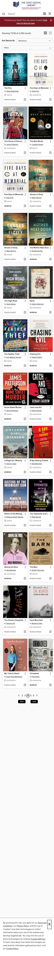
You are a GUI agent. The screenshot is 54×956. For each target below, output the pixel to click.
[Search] (3, 14)
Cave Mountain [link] (36, 620)
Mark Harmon (37, 198)
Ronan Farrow (37, 411)
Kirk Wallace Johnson (13, 357)
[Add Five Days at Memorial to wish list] (50, 99)
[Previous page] (19, 695)
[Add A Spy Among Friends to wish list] (50, 472)
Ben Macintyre (37, 464)
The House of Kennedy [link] (14, 141)
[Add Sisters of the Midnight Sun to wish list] (24, 525)
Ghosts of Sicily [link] (36, 194)
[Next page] (36, 695)
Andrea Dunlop (37, 251)
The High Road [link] (10, 301)
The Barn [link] (34, 567)
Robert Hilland (37, 357)
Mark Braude (36, 517)
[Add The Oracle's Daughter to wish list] (24, 632)
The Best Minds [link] (36, 141)
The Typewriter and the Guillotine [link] (39, 514)
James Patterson (12, 145)
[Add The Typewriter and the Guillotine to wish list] (50, 525)
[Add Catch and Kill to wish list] (50, 419)
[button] (45, 33)
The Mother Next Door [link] (39, 248)
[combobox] (22, 14)
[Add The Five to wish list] (24, 99)
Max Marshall (11, 570)
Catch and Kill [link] (36, 407)
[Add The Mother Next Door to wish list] (50, 259)
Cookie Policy (12, 948)
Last (34, 701)
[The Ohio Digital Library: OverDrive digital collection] (27, 5)
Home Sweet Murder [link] (13, 407)
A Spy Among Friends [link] (39, 460)
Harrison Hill (10, 623)
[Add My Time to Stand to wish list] (24, 685)
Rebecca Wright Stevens (14, 517)
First (21, 701)
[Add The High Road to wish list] (24, 312)
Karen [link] (32, 301)
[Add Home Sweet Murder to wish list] (24, 419)
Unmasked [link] (34, 673)
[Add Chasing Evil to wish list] (50, 366)
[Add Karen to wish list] (50, 312)
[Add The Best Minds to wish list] (50, 153)
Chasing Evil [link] (35, 354)
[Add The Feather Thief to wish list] (24, 366)
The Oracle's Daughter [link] (13, 620)
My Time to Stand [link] (11, 673)
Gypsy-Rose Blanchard (14, 677)
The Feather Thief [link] (11, 354)
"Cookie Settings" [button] (37, 939)
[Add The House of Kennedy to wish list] (24, 153)
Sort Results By (8, 40)
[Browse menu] (49, 13)
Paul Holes (35, 677)
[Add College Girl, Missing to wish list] (24, 472)
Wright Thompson (38, 570)
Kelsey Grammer (38, 304)
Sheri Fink (35, 91)
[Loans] (44, 14)
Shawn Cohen (11, 464)
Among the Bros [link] (11, 567)
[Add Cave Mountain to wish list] (50, 632)
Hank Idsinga (11, 304)
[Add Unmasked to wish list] (50, 685)
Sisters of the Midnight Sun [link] (14, 514)
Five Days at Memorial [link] (39, 88)
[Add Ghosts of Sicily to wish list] (50, 206)
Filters (6, 48)
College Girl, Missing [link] (13, 460)
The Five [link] (8, 88)
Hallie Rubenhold (12, 91)
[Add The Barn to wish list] (50, 578)
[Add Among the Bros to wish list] (24, 578)
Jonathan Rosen (37, 145)
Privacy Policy (23, 926)
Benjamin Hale (37, 623)
